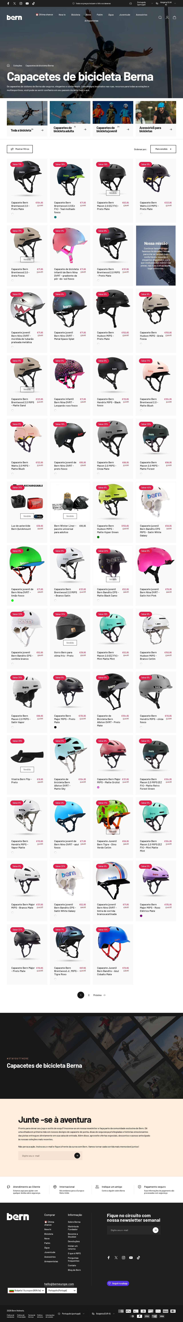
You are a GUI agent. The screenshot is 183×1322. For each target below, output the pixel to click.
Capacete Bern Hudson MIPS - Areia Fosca (151, 335)
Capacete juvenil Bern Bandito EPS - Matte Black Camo (108, 592)
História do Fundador (73, 1228)
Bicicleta (48, 1233)
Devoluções (74, 1241)
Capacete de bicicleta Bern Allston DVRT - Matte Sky (62, 783)
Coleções (17, 65)
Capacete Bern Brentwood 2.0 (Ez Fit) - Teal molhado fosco (64, 207)
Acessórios (50, 1256)
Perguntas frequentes (73, 1259)
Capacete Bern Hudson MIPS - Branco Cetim (148, 655)
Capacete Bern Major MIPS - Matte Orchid (109, 780)
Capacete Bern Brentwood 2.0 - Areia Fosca (20, 272)
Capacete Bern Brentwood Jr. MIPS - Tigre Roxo (66, 971)
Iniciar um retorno (73, 1247)
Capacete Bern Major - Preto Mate (23, 969)
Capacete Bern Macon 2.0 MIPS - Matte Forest (149, 465)
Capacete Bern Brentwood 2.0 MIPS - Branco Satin (65, 592)
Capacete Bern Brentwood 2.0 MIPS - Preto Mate (108, 272)
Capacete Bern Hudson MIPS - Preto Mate (105, 335)
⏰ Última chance (49, 1223)
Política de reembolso (10, 1316)
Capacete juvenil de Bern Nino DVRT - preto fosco (65, 465)
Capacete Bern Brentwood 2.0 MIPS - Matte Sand (22, 402)
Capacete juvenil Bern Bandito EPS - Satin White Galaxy (65, 907)
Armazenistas (51, 1261)
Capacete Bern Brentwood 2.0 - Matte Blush (149, 402)
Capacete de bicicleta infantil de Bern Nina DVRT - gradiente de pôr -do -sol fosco (66, 273)
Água (46, 1247)
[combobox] (141, 3)
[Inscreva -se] (77, 1155)
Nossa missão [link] (155, 243)
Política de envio (40, 1316)
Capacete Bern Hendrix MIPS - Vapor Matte (19, 844)
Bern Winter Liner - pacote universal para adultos (65, 529)
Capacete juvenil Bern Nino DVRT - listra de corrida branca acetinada (107, 909)
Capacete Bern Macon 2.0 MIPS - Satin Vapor (20, 719)
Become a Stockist (73, 1235)
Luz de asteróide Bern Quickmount (21, 527)
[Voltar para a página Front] (8, 65)
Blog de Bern (74, 1269)
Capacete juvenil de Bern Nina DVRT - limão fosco (22, 592)
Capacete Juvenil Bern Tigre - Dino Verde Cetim (107, 844)
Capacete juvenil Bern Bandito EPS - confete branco (22, 655)
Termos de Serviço (31, 1316)
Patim (47, 1243)
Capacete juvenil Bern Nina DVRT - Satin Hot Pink (149, 592)
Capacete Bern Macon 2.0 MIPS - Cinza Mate (106, 465)
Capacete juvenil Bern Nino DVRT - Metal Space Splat (64, 335)
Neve (47, 1238)
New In (47, 1229)
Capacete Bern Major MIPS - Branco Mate (23, 906)
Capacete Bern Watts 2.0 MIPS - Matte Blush (20, 465)
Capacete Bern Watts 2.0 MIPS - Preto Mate (149, 205)
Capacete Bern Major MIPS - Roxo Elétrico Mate (150, 907)
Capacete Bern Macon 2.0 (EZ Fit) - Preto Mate (108, 205)
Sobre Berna (74, 1221)
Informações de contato (50, 1316)
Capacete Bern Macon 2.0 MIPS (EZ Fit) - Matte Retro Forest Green (151, 783)
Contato (72, 1265)
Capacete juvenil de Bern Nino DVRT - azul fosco (66, 844)
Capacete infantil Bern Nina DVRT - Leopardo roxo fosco (66, 402)
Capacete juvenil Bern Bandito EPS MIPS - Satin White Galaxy (150, 530)
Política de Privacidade (21, 1316)
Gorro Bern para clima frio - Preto (63, 654)
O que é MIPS (74, 1253)
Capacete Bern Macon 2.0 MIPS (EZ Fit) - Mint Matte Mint (151, 845)
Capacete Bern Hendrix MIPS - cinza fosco (151, 719)
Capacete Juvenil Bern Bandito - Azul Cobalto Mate (108, 971)
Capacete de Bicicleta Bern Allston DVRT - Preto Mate (108, 720)
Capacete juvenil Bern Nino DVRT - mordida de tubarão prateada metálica (22, 337)
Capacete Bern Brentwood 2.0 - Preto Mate (20, 205)
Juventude (49, 1252)
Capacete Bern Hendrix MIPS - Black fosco (109, 402)
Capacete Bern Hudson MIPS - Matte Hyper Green (108, 529)
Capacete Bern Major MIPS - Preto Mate (64, 719)
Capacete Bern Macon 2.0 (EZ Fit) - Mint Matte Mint (108, 655)
